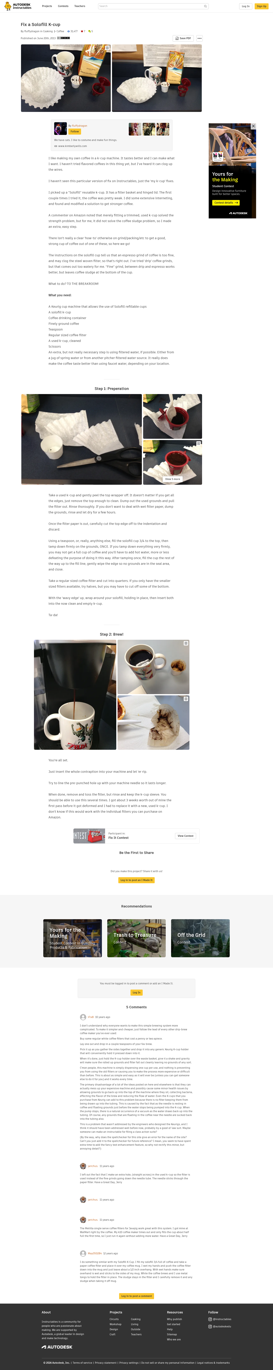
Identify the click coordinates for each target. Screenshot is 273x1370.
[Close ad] (253, 126)
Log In (246, 6)
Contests (63, 6)
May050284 (95, 1253)
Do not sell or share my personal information (167, 1363)
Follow (75, 131)
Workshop (115, 1324)
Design (114, 1329)
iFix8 (91, 1017)
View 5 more (172, 479)
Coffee (60, 31)
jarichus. (93, 1166)
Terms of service (82, 1363)
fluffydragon (31, 31)
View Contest (185, 836)
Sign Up (261, 6)
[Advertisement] (232, 170)
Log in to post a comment (136, 1296)
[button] (199, 38)
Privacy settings (129, 1363)
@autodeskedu (222, 1326)
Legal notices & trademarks (213, 1363)
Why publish (174, 1319)
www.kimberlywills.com (72, 146)
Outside (135, 1329)
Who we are (174, 1339)
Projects (47, 6)
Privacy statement (106, 1363)
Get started (173, 1324)
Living (134, 1324)
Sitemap (172, 1334)
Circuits (114, 1319)
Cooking (48, 31)
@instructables (222, 1319)
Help (170, 1329)
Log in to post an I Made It (136, 880)
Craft (112, 1334)
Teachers (79, 6)
